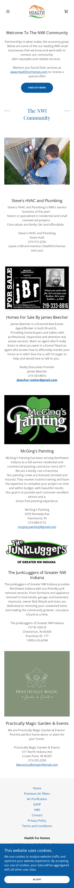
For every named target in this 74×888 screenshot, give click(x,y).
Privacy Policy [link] (37, 821)
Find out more (37, 87)
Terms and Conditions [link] (37, 826)
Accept (37, 879)
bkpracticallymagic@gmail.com (37, 765)
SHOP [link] (37, 804)
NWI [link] (37, 810)
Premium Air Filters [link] (37, 794)
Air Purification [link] (37, 799)
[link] (37, 11)
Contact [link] (37, 815)
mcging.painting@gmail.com (37, 527)
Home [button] (37, 788)
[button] (9, 11)
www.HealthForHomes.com (28, 72)
